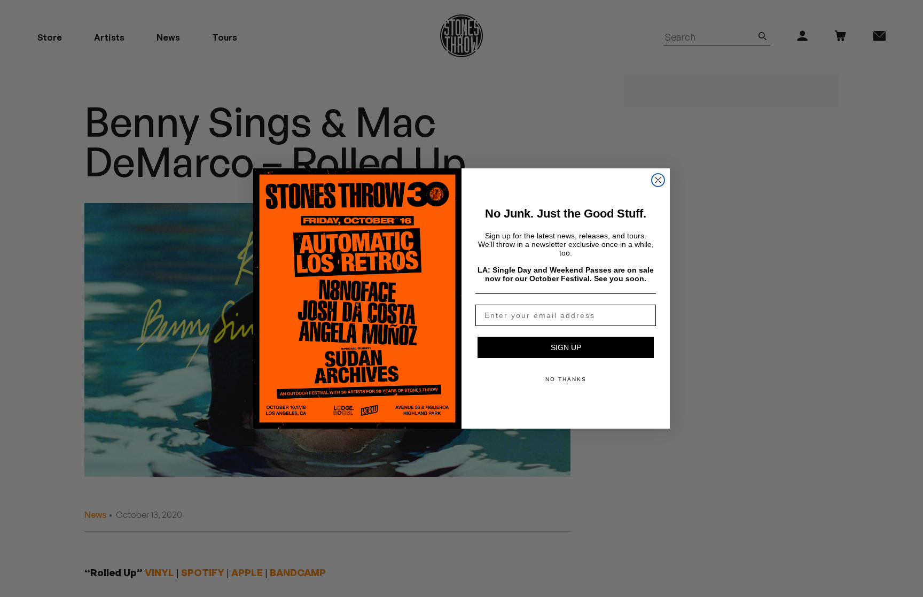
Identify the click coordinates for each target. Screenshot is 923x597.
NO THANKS (565, 379)
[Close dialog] (658, 180)
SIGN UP (566, 347)
